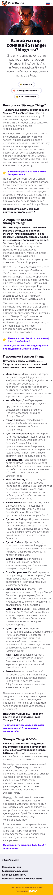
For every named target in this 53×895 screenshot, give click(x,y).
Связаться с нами (11, 867)
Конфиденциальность (14, 875)
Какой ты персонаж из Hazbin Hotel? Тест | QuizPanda (27, 173)
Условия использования (15, 871)
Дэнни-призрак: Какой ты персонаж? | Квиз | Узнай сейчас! (28, 339)
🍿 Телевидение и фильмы (26, 90)
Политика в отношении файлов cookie (22, 878)
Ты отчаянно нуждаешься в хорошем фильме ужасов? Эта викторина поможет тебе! (23, 728)
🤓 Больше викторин (26, 97)
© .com (10, 860)
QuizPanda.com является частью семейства (26, 889)
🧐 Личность (26, 84)
